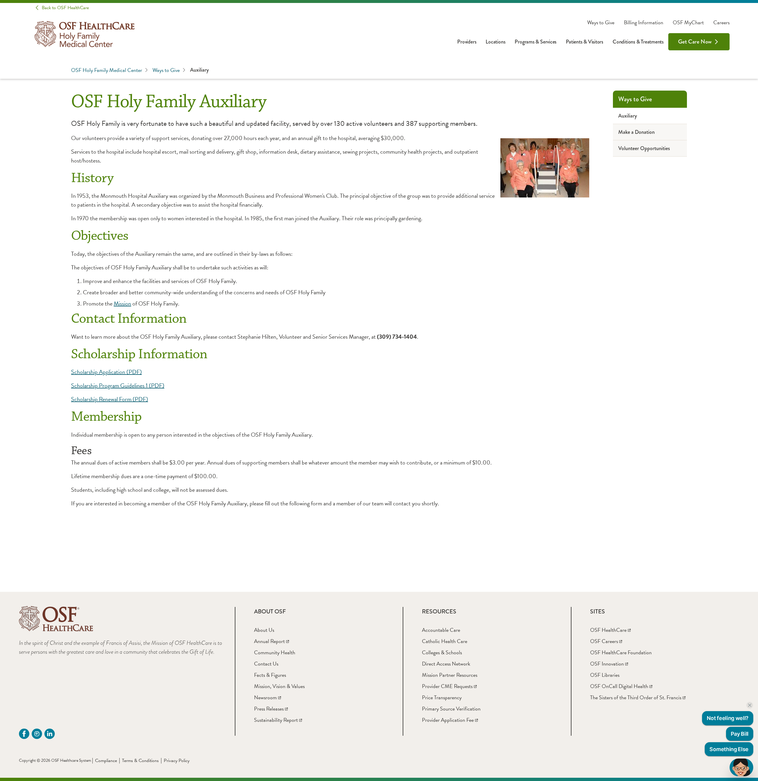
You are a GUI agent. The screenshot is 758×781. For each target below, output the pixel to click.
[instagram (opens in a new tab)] (37, 734)
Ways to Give (600, 22)
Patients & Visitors (584, 42)
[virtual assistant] (741, 767)
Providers (466, 42)
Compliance (106, 760)
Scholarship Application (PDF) (106, 371)
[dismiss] (749, 705)
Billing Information (643, 22)
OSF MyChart (688, 22)
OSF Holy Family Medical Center (106, 70)
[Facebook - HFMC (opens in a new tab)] (24, 734)
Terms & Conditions (140, 760)
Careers (721, 22)
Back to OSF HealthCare (65, 7)
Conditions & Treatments (638, 42)
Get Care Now (695, 41)
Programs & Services (535, 42)
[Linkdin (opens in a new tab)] (49, 734)
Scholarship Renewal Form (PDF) (109, 399)
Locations (495, 42)
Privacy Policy (177, 760)
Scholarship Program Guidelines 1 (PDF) (117, 385)
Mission (122, 303)
